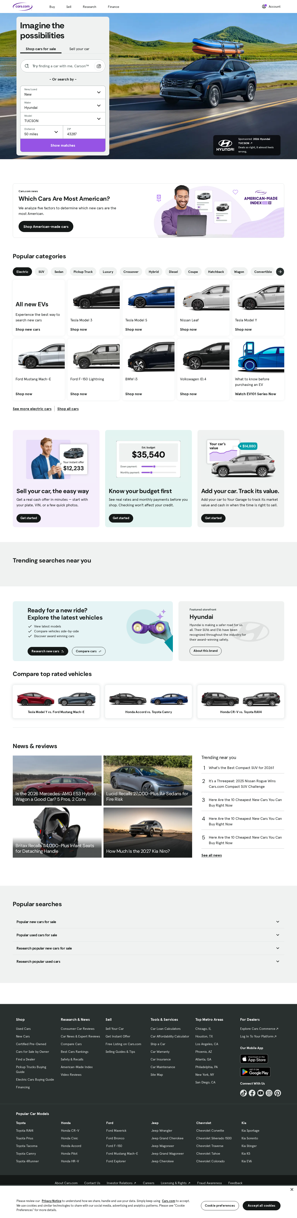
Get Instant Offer (118, 1036)
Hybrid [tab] (154, 272)
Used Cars (23, 1029)
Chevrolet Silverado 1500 (214, 1138)
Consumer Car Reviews (77, 1029)
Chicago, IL (203, 1029)
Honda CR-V (70, 1130)
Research (89, 7)
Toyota (21, 1123)
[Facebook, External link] (252, 1093)
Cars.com (168, 1201)
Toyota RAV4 (24, 1130)
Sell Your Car (115, 1029)
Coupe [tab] (193, 272)
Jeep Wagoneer (162, 1146)
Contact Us (92, 1183)
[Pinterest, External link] (277, 1093)
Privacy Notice (51, 1201)
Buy (52, 7)
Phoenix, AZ (203, 1052)
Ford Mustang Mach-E (122, 1153)
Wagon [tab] (239, 272)
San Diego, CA (205, 1082)
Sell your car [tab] (79, 48)
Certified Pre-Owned (31, 1044)
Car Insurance (161, 1059)
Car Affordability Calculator (170, 1036)
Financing (23, 1087)
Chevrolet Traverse (209, 1146)
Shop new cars (28, 329)
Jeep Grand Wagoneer (167, 1153)
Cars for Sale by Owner (32, 1052)
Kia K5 (246, 1153)
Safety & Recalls (72, 1059)
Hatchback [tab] (216, 272)
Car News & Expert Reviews (80, 1036)
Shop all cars (68, 408)
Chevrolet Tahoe (208, 1153)
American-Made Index (77, 1067)
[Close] (292, 1189)
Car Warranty (160, 1052)
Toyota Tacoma (26, 1146)
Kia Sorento (250, 1138)
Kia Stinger (249, 1146)
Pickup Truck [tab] (83, 272)
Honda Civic (69, 1138)
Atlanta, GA (203, 1059)
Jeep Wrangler (161, 1130)
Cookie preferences (220, 1205)
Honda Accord (71, 1146)
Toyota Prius (24, 1138)
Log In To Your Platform (257, 1036)
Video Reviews (71, 1075)
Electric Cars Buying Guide (35, 1079)
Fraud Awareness (209, 1183)
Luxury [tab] (108, 272)
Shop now (78, 329)
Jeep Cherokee (162, 1161)
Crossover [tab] (131, 272)
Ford (109, 1123)
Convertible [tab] (263, 272)
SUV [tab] (41, 272)
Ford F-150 (114, 1146)
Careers (148, 1183)
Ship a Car (158, 1044)
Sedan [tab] (59, 272)
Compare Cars (71, 1044)
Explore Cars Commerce (257, 1029)
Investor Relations (119, 1183)
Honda (66, 1123)
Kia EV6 (247, 1161)
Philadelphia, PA (206, 1067)
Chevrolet (203, 1123)
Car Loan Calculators (166, 1029)
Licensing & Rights (174, 1183)
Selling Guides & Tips (120, 1052)
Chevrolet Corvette (210, 1130)
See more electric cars (32, 408)
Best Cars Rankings (74, 1052)
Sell (68, 7)
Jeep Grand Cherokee (167, 1138)
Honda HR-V (70, 1161)
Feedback (235, 1183)
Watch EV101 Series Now (255, 393)
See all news (211, 855)
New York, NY (204, 1075)
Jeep (154, 1123)
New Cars (23, 1036)
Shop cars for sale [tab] (41, 48)
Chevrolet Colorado (210, 1161)
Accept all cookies (261, 1205)
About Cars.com (66, 1183)
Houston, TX (204, 1036)
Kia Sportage (250, 1130)
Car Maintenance (163, 1067)
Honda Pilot (69, 1153)
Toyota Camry (26, 1153)
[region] (148, 1201)
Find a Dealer (25, 1059)
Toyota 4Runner (27, 1161)
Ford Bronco (115, 1138)
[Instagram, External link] (269, 1093)
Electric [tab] (22, 272)
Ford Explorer (116, 1161)
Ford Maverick (116, 1130)
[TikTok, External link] (243, 1093)
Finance (113, 7)
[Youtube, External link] (260, 1093)
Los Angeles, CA (206, 1044)
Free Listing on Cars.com (123, 1044)
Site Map (157, 1075)
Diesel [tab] (173, 272)
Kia (244, 1123)
